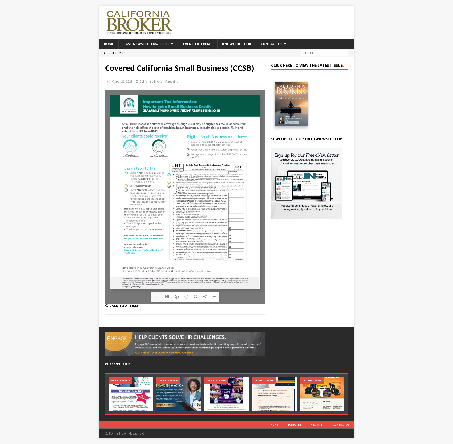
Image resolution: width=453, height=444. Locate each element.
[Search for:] (324, 52)
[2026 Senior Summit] (131, 393)
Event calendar (198, 44)
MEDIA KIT (317, 424)
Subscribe (294, 424)
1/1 (157, 297)
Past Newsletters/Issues (146, 44)
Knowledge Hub (236, 44)
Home (109, 44)
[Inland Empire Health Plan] (178, 393)
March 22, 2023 (122, 81)
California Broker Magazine (159, 81)
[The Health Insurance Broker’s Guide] (274, 393)
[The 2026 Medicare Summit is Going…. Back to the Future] (226, 393)
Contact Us (271, 44)
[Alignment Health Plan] (322, 393)
